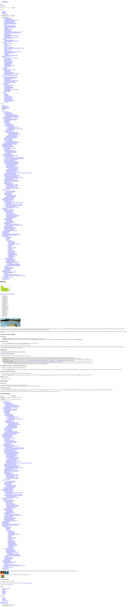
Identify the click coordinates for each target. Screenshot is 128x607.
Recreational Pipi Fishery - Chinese (12, 184)
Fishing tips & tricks (7, 560)
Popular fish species (7, 64)
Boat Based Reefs (9, 262)
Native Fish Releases (9, 221)
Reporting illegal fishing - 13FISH (9, 69)
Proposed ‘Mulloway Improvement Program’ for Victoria (13, 31)
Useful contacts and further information (10, 143)
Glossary (7, 239)
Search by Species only (10, 213)
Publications (6, 54)
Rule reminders (6, 122)
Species (5, 46)
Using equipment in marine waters (13, 417)
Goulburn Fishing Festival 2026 (11, 195)
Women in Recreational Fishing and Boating (11, 35)
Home (3, 105)
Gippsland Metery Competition (7, 145)
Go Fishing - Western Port (8, 267)
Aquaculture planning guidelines (9, 52)
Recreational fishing (5, 17)
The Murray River (11, 250)
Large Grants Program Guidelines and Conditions (14, 204)
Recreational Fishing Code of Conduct (10, 119)
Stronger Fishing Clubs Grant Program (10, 151)
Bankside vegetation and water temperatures (13, 171)
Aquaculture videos (7, 53)
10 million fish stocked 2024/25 (9, 210)
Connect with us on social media (9, 100)
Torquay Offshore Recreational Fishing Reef (13, 265)
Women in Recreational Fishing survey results (11, 274)
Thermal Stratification (11, 256)
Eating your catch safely (8, 139)
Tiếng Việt (4, 5)
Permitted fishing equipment (8, 125)
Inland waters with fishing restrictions (12, 136)
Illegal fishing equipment (10, 129)
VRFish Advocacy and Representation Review (11, 471)
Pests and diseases (7, 91)
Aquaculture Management (8, 43)
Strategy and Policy (7, 85)
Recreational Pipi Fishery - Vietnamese (12, 185)
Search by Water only (9, 212)
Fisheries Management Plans (8, 87)
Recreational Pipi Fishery (8, 183)
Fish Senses (10, 245)
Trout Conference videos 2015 (13, 168)
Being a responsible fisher (8, 140)
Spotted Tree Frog (11, 255)
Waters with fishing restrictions (9, 131)
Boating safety (6, 67)
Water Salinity (10, 257)
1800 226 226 (10, 584)
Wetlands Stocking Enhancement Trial (10, 82)
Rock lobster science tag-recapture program (11, 80)
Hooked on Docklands (8, 193)
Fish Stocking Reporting (8, 219)
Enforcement (4, 68)
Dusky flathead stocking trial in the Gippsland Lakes (14, 177)
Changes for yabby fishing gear (9, 182)
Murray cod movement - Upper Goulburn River (11, 452)
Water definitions (7, 121)
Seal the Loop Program (8, 61)
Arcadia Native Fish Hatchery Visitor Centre (11, 20)
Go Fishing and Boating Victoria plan (10, 22)
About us (3, 92)
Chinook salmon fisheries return (9, 228)
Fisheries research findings (8, 78)
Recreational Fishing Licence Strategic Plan (11, 117)
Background (8, 238)
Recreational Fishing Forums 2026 (9, 25)
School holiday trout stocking (9, 209)
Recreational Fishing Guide (8, 19)
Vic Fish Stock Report (61, 360)
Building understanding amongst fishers (12, 167)
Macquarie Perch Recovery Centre (9, 148)
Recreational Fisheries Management (10, 23)
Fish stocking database (8, 211)
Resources (6, 273)
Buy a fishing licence (7, 18)
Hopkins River (6, 266)
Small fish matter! (7, 88)
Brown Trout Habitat (11, 243)
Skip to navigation (5, 2)
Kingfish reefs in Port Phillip (10, 259)
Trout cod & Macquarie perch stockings (10, 230)
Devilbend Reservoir (7, 269)
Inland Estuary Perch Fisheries (9, 229)
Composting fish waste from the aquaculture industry (12, 51)
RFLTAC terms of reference (10, 206)
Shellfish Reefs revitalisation (10, 261)
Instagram (4, 12)
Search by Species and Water (11, 214)
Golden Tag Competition (8, 29)
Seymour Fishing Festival (8, 192)
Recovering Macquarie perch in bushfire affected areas (15, 157)
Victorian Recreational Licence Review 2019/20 (12, 116)
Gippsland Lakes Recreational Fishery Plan (11, 176)
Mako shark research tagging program (10, 77)
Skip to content (4, 1)
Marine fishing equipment (10, 416)
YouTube (3, 599)
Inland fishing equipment (10, 127)
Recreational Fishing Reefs (8, 258)
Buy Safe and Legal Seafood (9, 72)
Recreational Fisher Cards (8, 113)
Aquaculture (4, 42)
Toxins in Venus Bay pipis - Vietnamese (12, 188)
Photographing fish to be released (11, 141)
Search (1, 7)
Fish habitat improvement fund (9, 150)
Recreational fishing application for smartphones (12, 142)
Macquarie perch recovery (8, 156)
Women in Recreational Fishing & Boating (9, 271)
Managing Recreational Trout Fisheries (10, 227)
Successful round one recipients (11, 152)
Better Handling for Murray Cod (9, 65)
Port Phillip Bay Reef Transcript (13, 263)
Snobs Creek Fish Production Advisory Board (11, 224)
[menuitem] (65, 114)
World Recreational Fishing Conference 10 (11, 470)
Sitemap (3, 593)
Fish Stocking (6, 28)
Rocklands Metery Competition (9, 21)
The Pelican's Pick (5, 232)
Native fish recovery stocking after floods (10, 159)
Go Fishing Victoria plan (8, 153)
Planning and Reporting (8, 97)
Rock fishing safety (7, 36)
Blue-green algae (11, 242)
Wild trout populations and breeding (12, 165)
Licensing (6, 44)
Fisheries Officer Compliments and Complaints (11, 73)
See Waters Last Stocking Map (11, 507)
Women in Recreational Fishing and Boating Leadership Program (14, 275)
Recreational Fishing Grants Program (10, 26)
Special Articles (8, 240)
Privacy (3, 590)
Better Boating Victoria (8, 34)
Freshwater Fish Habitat (12, 247)
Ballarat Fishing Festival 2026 (11, 196)
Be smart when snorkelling (8, 62)
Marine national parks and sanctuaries (14, 134)
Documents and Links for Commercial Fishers (11, 40)
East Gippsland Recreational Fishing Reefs (13, 264)
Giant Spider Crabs (7, 79)
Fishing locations (7, 33)
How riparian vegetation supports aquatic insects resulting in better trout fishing (18, 172)
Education (4, 57)
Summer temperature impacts (11, 164)
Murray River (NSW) (11, 251)
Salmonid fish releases (9, 220)
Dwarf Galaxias (10, 244)
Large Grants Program (7, 203)
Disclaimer (4, 591)
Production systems (7, 45)
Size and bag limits (7, 123)
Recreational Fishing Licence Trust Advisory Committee (13, 205)
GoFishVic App (4, 278)
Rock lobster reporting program (9, 160)
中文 (1, 5)
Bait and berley (8, 130)
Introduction (8, 237)
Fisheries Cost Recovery (8, 41)
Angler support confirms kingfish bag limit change (12, 32)
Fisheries (38, 360)
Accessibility (4, 592)
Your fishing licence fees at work (9, 114)
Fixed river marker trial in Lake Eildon (10, 174)
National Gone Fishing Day (8, 488)
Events (5, 24)
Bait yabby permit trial (5, 233)
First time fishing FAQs (8, 63)
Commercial (4, 39)
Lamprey (9, 249)
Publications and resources (8, 98)
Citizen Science (6, 83)
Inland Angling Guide (5, 108)
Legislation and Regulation (8, 86)
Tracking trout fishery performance (11, 169)
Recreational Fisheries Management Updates (11, 155)
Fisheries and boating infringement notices (11, 75)
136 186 (13, 581)
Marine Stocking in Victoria (8, 226)
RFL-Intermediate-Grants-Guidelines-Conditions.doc (14, 202)
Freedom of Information (8, 99)
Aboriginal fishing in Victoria (7, 56)
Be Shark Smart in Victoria (8, 60)
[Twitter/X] (5, 600)
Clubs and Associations (8, 38)
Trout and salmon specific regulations (10, 137)
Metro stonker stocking (8, 218)
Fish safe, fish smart (7, 58)
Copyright (4, 589)
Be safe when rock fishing (8, 277)
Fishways (9, 246)
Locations (4, 109)
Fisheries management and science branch (11, 76)
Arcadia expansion (7, 147)
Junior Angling (10, 248)
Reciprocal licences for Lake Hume (12, 115)
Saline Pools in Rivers (11, 543)
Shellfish (5, 49)
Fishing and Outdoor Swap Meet (9, 197)
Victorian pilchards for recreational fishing (11, 178)
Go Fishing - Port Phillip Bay (9, 268)
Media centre (6, 94)
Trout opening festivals (8, 194)
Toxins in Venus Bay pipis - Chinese (12, 187)
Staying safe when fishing (8, 138)
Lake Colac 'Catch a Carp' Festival (9, 190)
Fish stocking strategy (7, 223)
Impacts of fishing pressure (10, 166)
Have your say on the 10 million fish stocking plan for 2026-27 (14, 158)
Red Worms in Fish (11, 542)
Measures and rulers (9, 124)
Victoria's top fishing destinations (9, 27)
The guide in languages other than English (11, 118)
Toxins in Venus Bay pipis (10, 186)
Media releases (6, 95)
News (5, 93)
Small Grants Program (7, 200)
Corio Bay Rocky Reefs (10, 260)
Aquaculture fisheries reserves (13, 133)
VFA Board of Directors (8, 101)
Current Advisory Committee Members (12, 207)
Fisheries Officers (7, 70)
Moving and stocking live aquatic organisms (11, 89)
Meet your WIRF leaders (8, 272)
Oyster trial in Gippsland (8, 47)
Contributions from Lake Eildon (11, 170)
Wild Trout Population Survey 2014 (12, 163)
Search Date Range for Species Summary (12, 215)
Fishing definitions (7, 120)
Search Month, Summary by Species (12, 506)
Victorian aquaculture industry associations (11, 55)
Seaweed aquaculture (7, 50)
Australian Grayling (11, 241)
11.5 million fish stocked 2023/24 (9, 222)
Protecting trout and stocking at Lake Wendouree (12, 175)
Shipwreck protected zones (12, 135)
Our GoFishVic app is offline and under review (11, 37)
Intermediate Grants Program (9, 201)
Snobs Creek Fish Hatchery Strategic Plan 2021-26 (14, 225)
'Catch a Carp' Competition (10, 191)
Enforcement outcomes (8, 74)
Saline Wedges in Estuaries (12, 253)
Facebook (4, 11)
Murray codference (7, 189)
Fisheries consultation (7, 90)
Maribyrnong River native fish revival (10, 173)
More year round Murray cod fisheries (10, 161)
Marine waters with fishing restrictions (12, 132)
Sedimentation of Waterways (12, 254)
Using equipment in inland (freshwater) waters (15, 128)
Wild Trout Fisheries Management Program (11, 453)
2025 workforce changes (8, 96)
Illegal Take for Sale (7, 71)
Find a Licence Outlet (7, 112)
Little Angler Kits (7, 149)
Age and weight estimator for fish (9, 81)
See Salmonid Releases (10, 217)
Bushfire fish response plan (8, 179)
